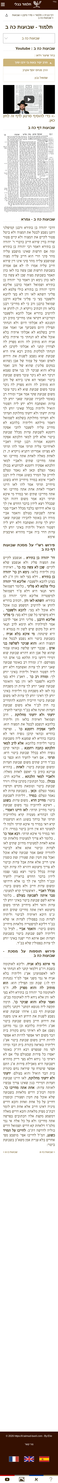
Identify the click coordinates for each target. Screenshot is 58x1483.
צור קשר (29, 1444)
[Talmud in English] (29, 1459)
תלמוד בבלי (22, 4)
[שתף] (6, 15)
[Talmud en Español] (44, 1459)
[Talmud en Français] (14, 1459)
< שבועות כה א (47, 1152)
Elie (50, 1436)
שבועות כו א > (10, 1152)
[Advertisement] (27, 1160)
